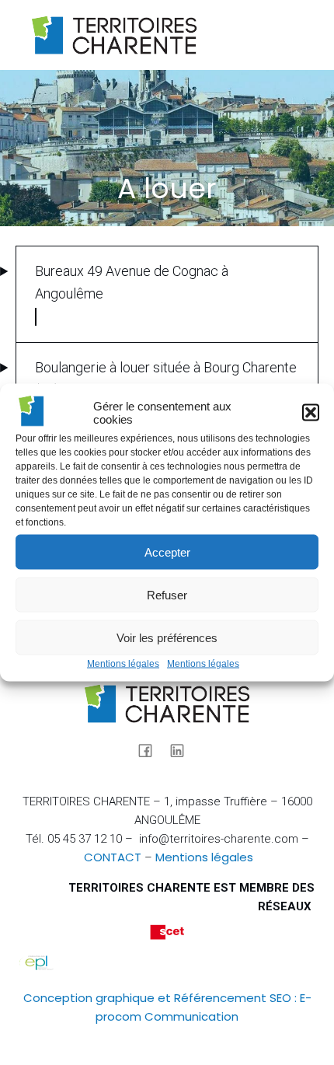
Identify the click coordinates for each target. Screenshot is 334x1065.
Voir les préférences (167, 637)
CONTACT (112, 857)
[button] (310, 413)
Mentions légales (123, 663)
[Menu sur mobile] (290, 35)
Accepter (167, 551)
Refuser (167, 594)
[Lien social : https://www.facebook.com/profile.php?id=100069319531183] (151, 749)
